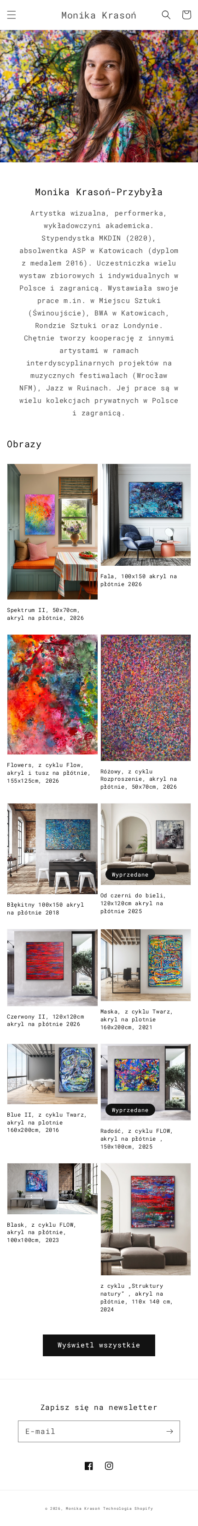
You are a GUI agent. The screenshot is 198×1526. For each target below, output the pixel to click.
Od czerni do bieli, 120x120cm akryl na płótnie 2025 (133, 902)
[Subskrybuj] (169, 1431)
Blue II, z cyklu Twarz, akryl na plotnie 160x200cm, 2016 (47, 1122)
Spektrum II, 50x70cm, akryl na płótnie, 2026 (45, 613)
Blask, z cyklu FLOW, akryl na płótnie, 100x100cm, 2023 (42, 1232)
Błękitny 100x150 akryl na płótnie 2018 (45, 908)
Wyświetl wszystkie (99, 1344)
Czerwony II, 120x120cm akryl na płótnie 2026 (45, 1020)
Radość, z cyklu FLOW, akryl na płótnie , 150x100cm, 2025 (137, 1138)
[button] (11, 15)
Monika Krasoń (83, 1508)
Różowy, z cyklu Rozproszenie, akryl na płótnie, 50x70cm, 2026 (138, 779)
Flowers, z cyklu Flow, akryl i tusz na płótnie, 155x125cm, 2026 (49, 772)
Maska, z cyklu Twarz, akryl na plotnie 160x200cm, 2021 (137, 1019)
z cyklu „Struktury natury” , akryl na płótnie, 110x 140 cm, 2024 (137, 1297)
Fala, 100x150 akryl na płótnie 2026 (138, 579)
